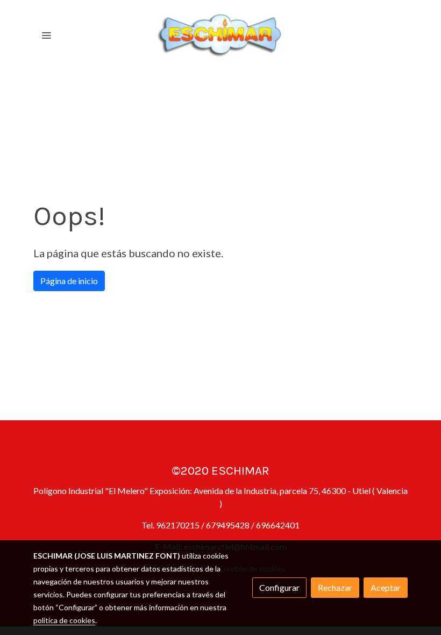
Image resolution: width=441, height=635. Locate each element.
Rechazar (335, 587)
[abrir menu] (46, 35)
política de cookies (64, 620)
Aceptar (386, 587)
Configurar (279, 587)
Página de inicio (69, 281)
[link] (220, 35)
